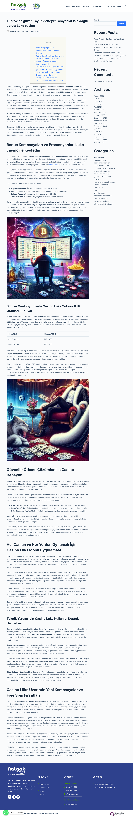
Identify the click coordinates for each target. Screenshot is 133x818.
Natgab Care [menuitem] (97, 6)
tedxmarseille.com (101, 198)
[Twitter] (18, 797)
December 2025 (100, 118)
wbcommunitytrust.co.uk (103, 204)
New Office (98, 187)
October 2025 (99, 123)
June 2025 (98, 132)
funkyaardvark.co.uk (102, 174)
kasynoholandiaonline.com (104, 182)
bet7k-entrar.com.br (102, 163)
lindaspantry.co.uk (101, 185)
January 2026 (99, 115)
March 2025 (99, 137)
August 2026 (99, 96)
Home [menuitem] (68, 6)
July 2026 (98, 99)
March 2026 (99, 110)
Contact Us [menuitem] (111, 6)
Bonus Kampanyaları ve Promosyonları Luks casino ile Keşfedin (47, 50)
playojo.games (99, 193)
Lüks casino (54, 165)
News (38, 31)
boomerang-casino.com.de (104, 168)
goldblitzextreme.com (102, 176)
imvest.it (97, 179)
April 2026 (98, 107)
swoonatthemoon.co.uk (103, 196)
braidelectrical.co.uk (102, 171)
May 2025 (98, 134)
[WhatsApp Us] (6, 812)
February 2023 (100, 142)
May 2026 (98, 104)
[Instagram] (14, 797)
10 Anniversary (100, 157)
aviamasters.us (100, 160)
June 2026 (98, 101)
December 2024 (100, 140)
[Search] (125, 6)
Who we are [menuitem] (76, 6)
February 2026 (100, 112)
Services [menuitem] (86, 6)
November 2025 (100, 121)
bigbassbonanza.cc (101, 165)
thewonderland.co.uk (102, 201)
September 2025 (100, 126)
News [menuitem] (119, 6)
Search (96, 20)
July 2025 (98, 129)
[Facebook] (9, 797)
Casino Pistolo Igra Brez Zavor (106, 44)
